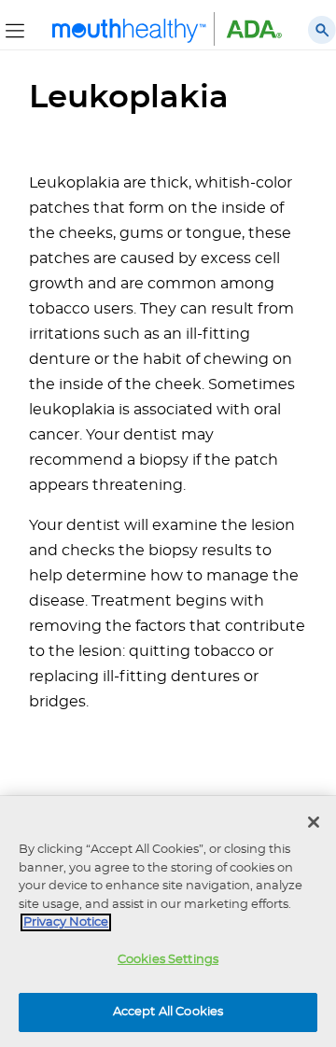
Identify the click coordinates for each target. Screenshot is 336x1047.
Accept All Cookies (168, 1012)
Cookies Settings (168, 960)
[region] (168, 921)
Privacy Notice (65, 922)
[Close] (313, 822)
